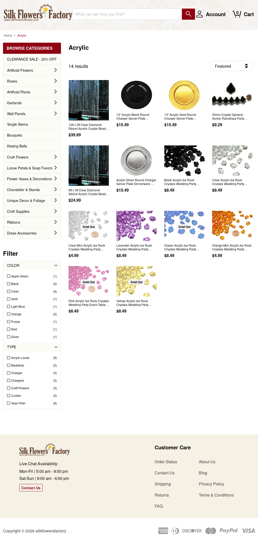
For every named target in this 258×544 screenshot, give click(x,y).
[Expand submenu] (55, 70)
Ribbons (13, 222)
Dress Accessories (22, 233)
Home (8, 35)
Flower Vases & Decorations (29, 178)
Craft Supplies (18, 211)
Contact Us (31, 487)
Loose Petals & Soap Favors (29, 167)
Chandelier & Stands (23, 189)
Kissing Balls (17, 145)
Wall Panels (16, 113)
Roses (12, 81)
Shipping (163, 484)
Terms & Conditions (216, 495)
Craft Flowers (17, 157)
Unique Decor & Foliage (26, 200)
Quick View (88, 115)
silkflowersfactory (51, 531)
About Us (207, 461)
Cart (249, 14)
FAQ (159, 506)
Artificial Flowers (20, 70)
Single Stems (17, 124)
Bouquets (14, 135)
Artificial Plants (18, 91)
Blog (203, 473)
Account (216, 14)
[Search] (188, 14)
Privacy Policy (211, 484)
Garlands (14, 102)
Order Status (166, 461)
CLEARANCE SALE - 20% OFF (32, 59)
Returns (162, 495)
